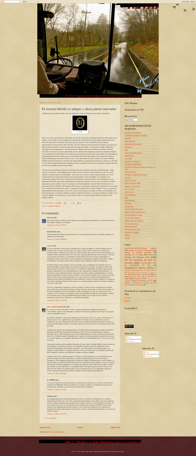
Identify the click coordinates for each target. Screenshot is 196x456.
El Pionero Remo (130, 172)
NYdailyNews (129, 206)
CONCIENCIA (129, 156)
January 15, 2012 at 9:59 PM (56, 225)
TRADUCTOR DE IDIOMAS (134, 221)
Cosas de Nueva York (137, 257)
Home (80, 427)
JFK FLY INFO (129, 189)
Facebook (128, 178)
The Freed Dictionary (131, 224)
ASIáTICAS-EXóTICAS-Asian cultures (140, 248)
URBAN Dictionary (131, 227)
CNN (126, 150)
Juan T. (129, 298)
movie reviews (138, 285)
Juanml (49, 246)
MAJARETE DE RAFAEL (133, 133)
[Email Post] (64, 203)
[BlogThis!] (74, 203)
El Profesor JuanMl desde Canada (136, 175)
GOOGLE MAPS (130, 181)
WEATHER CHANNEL (132, 232)
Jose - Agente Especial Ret (56, 307)
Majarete (50, 217)
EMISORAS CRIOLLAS (132, 162)
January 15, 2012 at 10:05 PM (57, 239)
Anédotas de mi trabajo (134, 255)
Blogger (121, 451)
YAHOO (127, 235)
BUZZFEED (128, 147)
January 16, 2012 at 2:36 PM (56, 373)
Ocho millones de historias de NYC (139, 281)
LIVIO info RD (129, 192)
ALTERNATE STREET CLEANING (136, 136)
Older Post (115, 427)
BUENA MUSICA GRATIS (133, 144)
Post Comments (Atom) (56, 432)
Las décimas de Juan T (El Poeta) (137, 274)
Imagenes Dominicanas (132, 186)
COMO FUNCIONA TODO (133, 153)
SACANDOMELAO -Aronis (133, 215)
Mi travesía (138, 279)
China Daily (128, 159)
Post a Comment (50, 418)
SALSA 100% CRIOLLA (132, 218)
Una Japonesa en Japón (133, 229)
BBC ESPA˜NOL (130, 141)
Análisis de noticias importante (138, 253)
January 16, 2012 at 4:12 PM (56, 389)
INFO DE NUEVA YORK (133, 183)
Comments (131, 341)
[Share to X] (76, 203)
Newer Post (45, 427)
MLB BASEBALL (130, 195)
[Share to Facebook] (78, 203)
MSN (126, 198)
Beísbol (150, 255)
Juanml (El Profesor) (148, 272)
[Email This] (71, 203)
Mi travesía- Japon (151, 278)
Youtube (127, 238)
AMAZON (128, 138)
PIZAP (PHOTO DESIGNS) (134, 209)
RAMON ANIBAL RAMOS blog (135, 212)
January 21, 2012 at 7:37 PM (56, 414)
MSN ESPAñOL (130, 201)
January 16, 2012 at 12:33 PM (57, 300)
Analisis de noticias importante (140, 250)
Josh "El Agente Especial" (148, 270)
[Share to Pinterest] (80, 203)
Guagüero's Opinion (53, 206)
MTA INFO (128, 204)
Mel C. (51, 203)
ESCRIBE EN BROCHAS (133, 164)
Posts (129, 337)
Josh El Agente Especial (134, 272)
